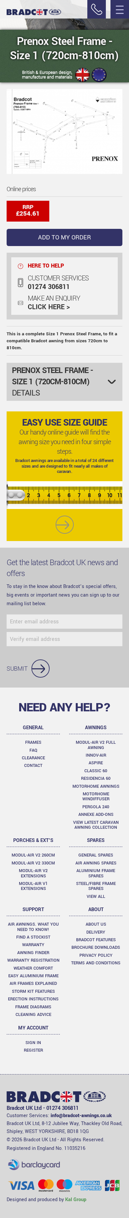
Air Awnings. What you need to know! (33, 926)
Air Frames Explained (33, 984)
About (96, 909)
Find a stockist (33, 937)
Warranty (33, 945)
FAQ (33, 750)
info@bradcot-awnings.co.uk (81, 1115)
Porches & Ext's (33, 840)
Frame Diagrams (33, 1007)
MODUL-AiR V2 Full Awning (96, 744)
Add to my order (64, 237)
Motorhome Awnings (95, 786)
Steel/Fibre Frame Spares (96, 886)
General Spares (95, 855)
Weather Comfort (33, 968)
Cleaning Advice (33, 1015)
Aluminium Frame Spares (95, 873)
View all (96, 897)
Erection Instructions (33, 999)
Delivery (95, 932)
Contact (33, 766)
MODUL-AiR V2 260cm (33, 855)
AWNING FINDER (33, 953)
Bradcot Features (96, 940)
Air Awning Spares (95, 863)
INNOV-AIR (96, 755)
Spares (96, 840)
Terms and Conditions (95, 963)
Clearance (33, 758)
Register (33, 1050)
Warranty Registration (33, 960)
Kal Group (75, 1199)
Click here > (49, 307)
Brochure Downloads (95, 947)
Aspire (96, 763)
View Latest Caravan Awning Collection (96, 824)
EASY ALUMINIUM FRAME (33, 976)
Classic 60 (95, 771)
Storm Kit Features (33, 991)
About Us (96, 924)
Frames (33, 742)
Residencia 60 (95, 778)
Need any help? (64, 707)
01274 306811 (49, 287)
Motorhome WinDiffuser (95, 796)
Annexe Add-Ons (95, 815)
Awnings (96, 727)
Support (33, 909)
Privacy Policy (95, 955)
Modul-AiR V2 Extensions (33, 873)
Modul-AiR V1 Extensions (33, 886)
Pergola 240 (95, 807)
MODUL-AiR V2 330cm (33, 863)
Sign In (33, 1043)
